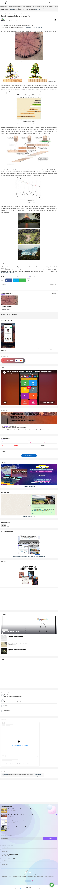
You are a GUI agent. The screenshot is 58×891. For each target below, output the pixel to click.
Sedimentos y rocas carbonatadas (15, 636)
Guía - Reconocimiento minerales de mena (17, 643)
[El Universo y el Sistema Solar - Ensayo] (4, 651)
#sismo (22, 776)
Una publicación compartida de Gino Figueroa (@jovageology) (20, 763)
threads (43, 445)
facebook (16, 442)
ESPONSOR (37, 9)
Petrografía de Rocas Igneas (7, 845)
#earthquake (18, 776)
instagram (44, 442)
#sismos (26, 776)
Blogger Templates (24, 888)
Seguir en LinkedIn (29, 455)
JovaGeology (40, 888)
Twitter (16, 280)
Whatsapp (24, 280)
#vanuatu (9, 776)
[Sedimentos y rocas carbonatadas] (4, 638)
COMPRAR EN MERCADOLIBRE (29, 486)
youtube (16, 445)
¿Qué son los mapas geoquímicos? (15, 820)
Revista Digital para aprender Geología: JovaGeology (20, 808)
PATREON (12, 9)
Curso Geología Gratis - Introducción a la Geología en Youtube (15, 427)
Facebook (10, 280)
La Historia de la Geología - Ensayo (9, 863)
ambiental (7, 276)
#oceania (13, 776)
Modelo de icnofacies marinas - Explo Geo (17, 826)
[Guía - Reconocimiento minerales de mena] (4, 644)
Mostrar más (54, 293)
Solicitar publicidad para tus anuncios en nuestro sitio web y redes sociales (29, 556)
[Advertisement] (29, 599)
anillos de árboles (13, 276)
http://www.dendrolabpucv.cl (7, 272)
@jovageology (5, 774)
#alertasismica (38, 774)
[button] (50, 2)
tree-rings (10, 13)
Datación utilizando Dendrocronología (7, 307)
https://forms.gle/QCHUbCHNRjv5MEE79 (32, 27)
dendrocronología (26, 276)
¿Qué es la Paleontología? (7, 850)
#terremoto (4, 776)
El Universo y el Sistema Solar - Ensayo (17, 649)
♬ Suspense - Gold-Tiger (33, 776)
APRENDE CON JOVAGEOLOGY (29, 516)
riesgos (32, 276)
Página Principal (4, 13)
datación (20, 276)
